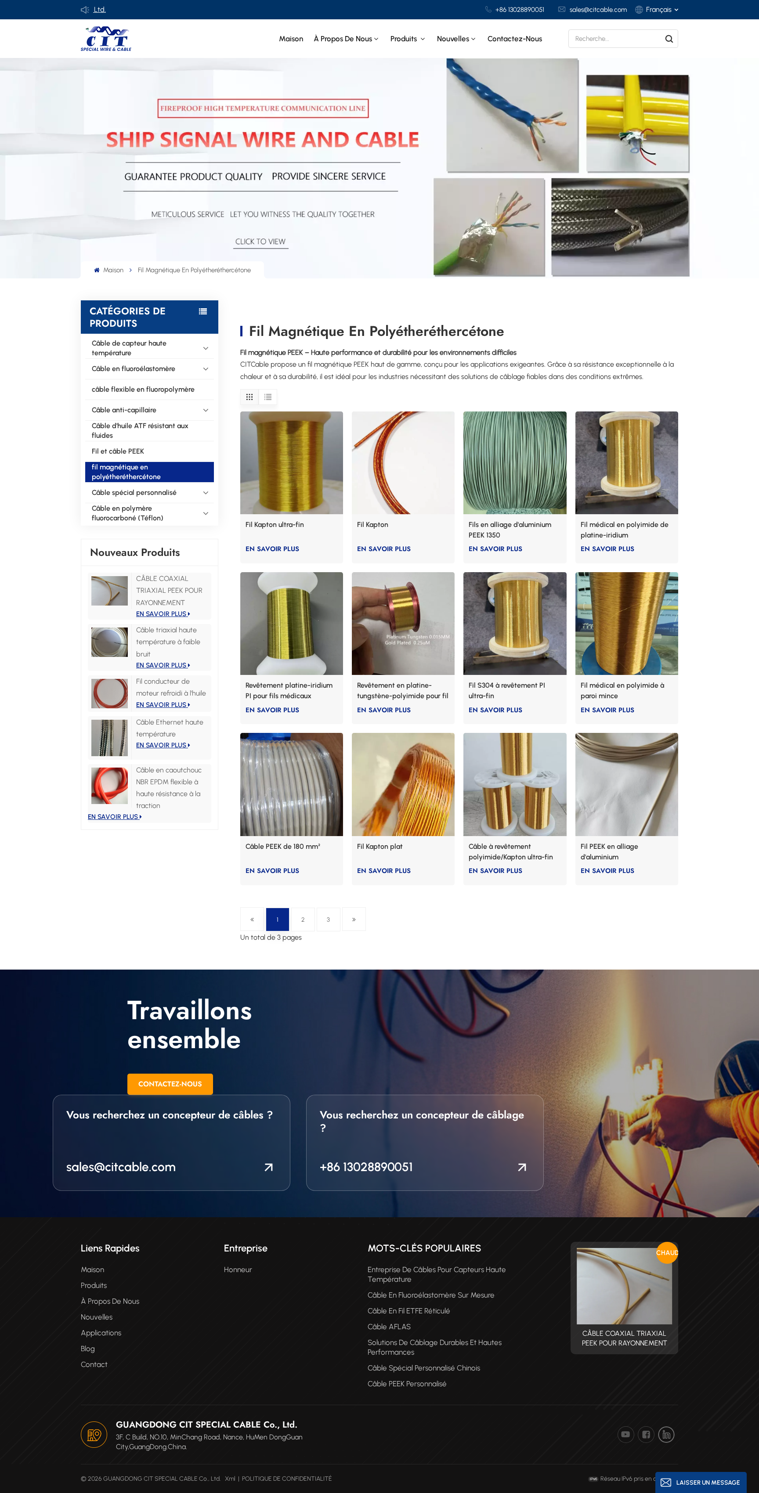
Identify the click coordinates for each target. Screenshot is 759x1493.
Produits (404, 38)
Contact (94, 1364)
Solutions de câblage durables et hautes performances (435, 1347)
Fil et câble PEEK (118, 451)
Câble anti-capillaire (124, 410)
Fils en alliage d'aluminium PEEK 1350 (510, 529)
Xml (230, 1478)
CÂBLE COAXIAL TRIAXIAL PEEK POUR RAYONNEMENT (169, 590)
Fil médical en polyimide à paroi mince (622, 690)
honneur (238, 1269)
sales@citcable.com (598, 10)
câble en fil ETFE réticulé (409, 1310)
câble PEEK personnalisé (407, 1383)
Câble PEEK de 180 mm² (283, 846)
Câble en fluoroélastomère (133, 368)
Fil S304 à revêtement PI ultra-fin (507, 690)
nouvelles (453, 38)
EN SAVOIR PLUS (162, 614)
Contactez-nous (515, 38)
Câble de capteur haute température (129, 348)
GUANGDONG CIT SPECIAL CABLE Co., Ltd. (206, 1424)
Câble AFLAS (389, 1326)
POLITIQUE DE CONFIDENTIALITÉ (287, 1478)
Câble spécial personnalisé (134, 492)
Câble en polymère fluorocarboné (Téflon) (127, 513)
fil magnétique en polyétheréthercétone (126, 472)
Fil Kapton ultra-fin (275, 524)
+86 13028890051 (519, 10)
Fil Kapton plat (380, 846)
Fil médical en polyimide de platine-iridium (625, 529)
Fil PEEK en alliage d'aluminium (609, 851)
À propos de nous (343, 38)
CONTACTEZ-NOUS (170, 1084)
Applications (101, 1332)
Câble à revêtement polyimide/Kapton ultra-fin (511, 851)
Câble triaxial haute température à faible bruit (168, 642)
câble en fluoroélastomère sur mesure (431, 1295)
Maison (291, 38)
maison (92, 1269)
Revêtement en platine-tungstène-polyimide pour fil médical (402, 691)
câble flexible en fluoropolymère (143, 389)
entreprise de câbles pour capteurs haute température (437, 1274)
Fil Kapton (372, 524)
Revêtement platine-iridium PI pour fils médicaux (289, 690)
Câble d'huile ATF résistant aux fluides (140, 431)
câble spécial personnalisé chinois (424, 1367)
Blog (88, 1348)
